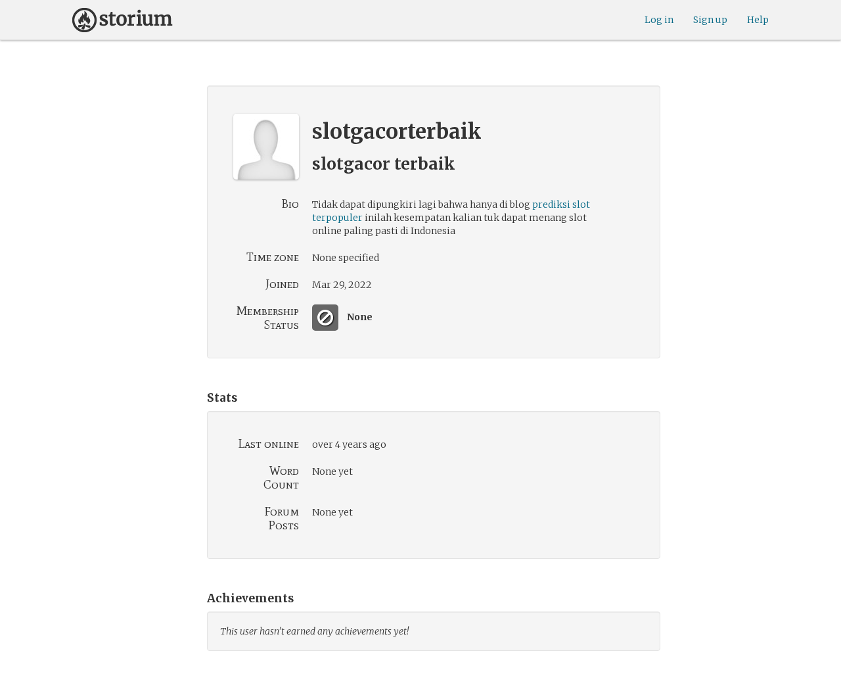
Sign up (710, 20)
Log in (659, 20)
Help (758, 20)
